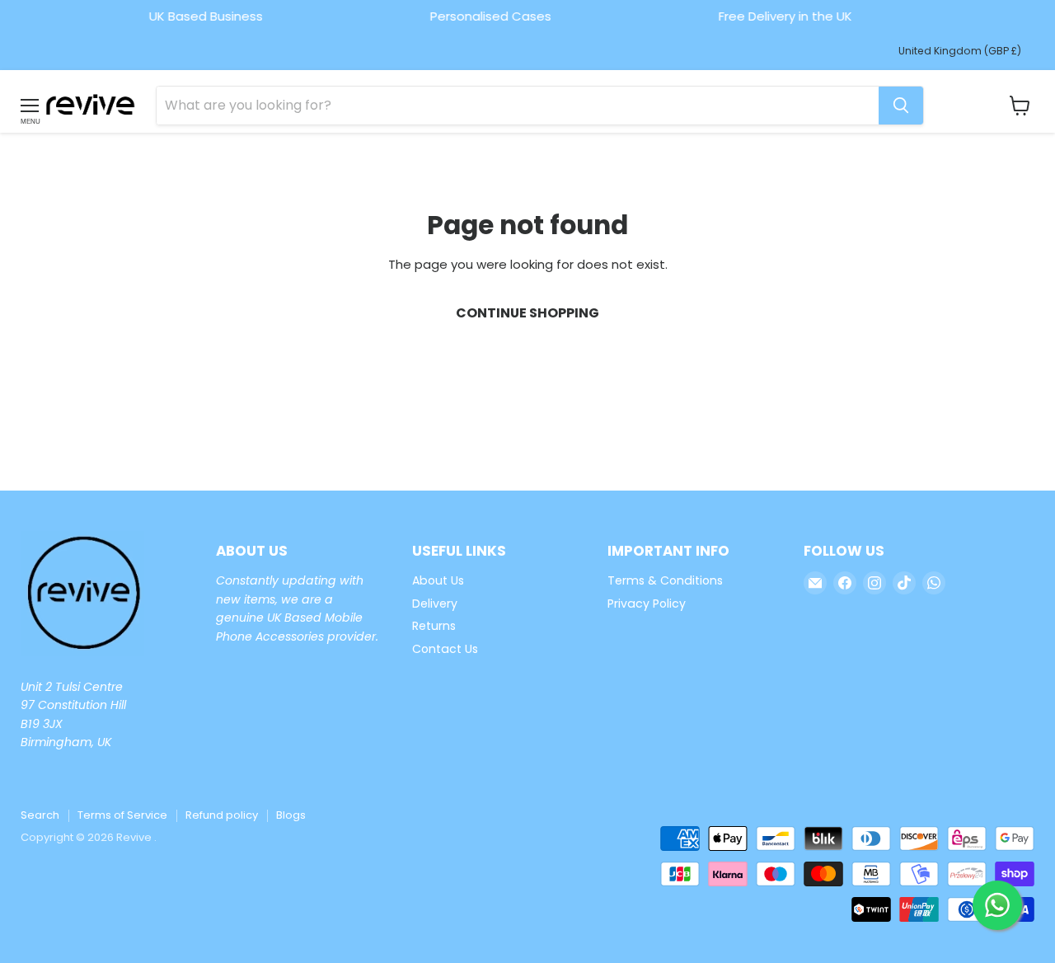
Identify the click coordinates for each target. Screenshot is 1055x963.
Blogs (291, 815)
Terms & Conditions (665, 580)
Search (40, 815)
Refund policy (221, 815)
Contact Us (445, 649)
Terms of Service (122, 815)
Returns (434, 626)
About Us (438, 580)
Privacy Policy (646, 603)
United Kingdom (959, 51)
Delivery (434, 603)
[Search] (901, 105)
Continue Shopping (527, 312)
